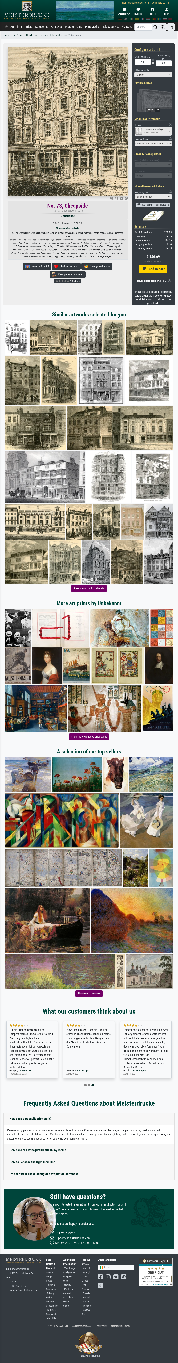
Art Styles (56, 26)
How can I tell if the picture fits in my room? (37, 1150)
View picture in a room (69, 274)
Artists (28, 26)
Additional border (141, 70)
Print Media (92, 26)
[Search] (155, 27)
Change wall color (99, 266)
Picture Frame (73, 26)
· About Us (51, 1318)
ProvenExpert (26, 1070)
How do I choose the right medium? (32, 1162)
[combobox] (153, 74)
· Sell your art (69, 1272)
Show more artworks (89, 993)
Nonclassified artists (36, 35)
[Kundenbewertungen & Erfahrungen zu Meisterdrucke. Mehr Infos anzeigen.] (156, 1271)
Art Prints (16, 26)
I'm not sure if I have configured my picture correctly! (43, 1174)
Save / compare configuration (154, 204)
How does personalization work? (30, 1119)
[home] (6, 26)
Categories (41, 26)
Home (7, 35)
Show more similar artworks (89, 588)
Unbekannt (55, 35)
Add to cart (155, 269)
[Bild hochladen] (171, 27)
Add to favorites (68, 266)
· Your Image (69, 1268)
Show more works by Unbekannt (89, 736)
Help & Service (110, 26)
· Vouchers (68, 1297)
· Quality (67, 1284)
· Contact (50, 1272)
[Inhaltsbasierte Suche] (163, 27)
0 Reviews (75, 281)
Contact (127, 26)
